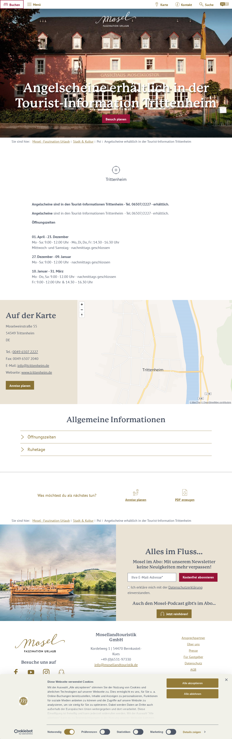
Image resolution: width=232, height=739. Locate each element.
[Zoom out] (81, 309)
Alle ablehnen (192, 693)
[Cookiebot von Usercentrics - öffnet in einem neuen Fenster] (23, 732)
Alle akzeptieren (192, 683)
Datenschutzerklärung (185, 587)
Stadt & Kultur (83, 141)
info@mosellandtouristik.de (116, 664)
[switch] (105, 732)
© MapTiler (195, 402)
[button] (12, 4)
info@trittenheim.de (33, 365)
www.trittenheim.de (36, 372)
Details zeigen (192, 731)
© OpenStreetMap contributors (216, 402)
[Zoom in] (81, 304)
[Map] (154, 352)
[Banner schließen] (226, 680)
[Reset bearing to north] (81, 315)
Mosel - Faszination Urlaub (51, 141)
